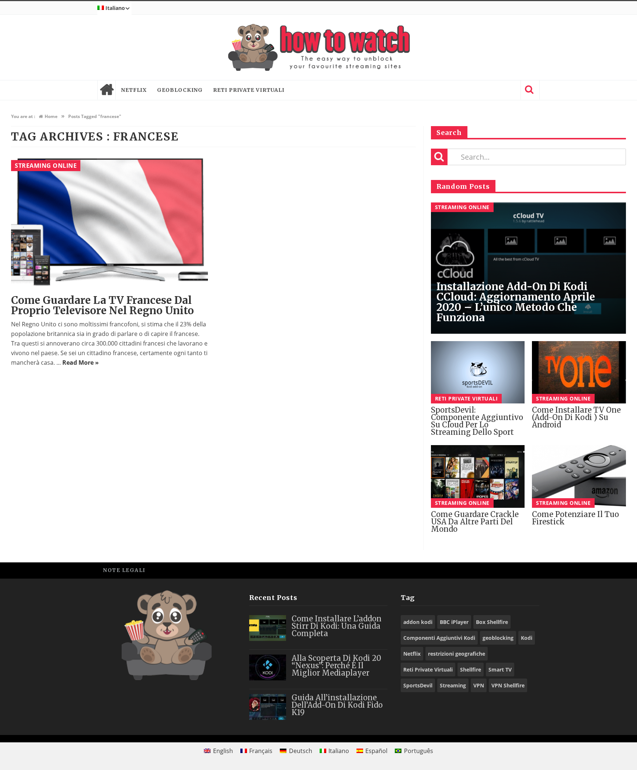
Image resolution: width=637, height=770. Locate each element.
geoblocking (498, 637)
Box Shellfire (492, 621)
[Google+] (514, 570)
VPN (478, 685)
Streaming (453, 685)
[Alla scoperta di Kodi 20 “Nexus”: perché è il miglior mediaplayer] (267, 667)
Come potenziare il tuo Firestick (575, 518)
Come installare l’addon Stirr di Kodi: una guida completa (337, 626)
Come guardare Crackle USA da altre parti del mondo (475, 522)
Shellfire (470, 669)
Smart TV (500, 669)
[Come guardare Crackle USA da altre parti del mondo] (478, 476)
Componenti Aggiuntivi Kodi (439, 637)
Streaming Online (46, 166)
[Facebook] (480, 570)
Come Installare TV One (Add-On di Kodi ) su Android (576, 417)
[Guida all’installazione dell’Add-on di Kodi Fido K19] (267, 707)
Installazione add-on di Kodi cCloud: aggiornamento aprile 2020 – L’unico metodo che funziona (515, 302)
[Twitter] (497, 570)
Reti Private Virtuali (249, 90)
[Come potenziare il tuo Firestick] (579, 476)
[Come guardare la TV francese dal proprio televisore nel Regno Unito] (109, 222)
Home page (106, 90)
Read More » (80, 362)
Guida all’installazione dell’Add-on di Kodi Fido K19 (337, 705)
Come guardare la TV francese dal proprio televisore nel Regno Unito (102, 305)
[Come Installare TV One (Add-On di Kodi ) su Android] (579, 372)
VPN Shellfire (508, 685)
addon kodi (417, 621)
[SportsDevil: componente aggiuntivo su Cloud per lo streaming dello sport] (478, 372)
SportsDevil (417, 685)
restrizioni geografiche (456, 653)
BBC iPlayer (454, 621)
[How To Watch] (318, 47)
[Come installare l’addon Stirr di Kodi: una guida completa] (267, 628)
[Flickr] (530, 570)
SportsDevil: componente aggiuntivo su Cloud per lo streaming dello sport (477, 421)
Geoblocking (180, 90)
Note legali (124, 570)
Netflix (134, 90)
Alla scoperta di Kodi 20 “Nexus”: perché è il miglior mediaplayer (336, 665)
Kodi (526, 637)
